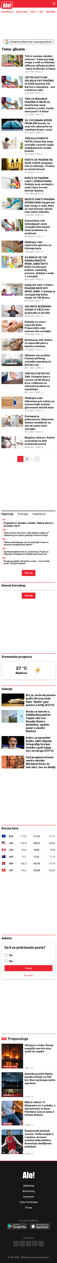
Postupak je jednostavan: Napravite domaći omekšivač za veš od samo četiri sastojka (39, 422)
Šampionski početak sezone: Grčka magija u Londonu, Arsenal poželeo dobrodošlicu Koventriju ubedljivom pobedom (39, 1138)
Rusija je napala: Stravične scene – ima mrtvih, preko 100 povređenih (27, 562)
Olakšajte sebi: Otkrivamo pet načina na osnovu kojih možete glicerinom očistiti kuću (40, 403)
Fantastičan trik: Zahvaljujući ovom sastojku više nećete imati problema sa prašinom (37, 227)
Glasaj (28, 968)
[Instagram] (22, 1243)
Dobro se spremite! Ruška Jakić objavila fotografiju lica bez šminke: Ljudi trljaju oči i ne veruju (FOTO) (40, 744)
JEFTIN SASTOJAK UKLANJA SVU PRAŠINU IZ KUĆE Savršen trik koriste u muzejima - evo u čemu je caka (40, 83)
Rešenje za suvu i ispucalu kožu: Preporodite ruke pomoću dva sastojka (38, 326)
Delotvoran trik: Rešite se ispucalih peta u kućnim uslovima (38, 343)
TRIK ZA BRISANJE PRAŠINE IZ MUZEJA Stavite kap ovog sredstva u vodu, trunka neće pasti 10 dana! (39, 105)
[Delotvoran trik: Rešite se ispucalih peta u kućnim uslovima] (12, 344)
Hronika (50, 12)
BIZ (41, 12)
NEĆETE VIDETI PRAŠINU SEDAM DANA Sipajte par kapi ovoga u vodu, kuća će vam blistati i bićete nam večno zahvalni (40, 205)
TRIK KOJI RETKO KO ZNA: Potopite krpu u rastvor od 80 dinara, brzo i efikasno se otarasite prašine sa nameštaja (37, 381)
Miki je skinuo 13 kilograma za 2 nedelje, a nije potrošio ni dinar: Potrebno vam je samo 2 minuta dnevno (40, 1108)
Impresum (28, 1197)
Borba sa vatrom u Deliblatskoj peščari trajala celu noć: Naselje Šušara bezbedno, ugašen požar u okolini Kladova (38, 721)
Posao (28, 1207)
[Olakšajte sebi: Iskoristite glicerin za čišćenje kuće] (12, 247)
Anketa (7, 938)
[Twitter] (41, 1243)
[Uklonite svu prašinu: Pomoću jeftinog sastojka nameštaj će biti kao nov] (12, 361)
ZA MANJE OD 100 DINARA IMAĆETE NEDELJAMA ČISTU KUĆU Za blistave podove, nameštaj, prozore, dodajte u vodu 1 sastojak (39, 267)
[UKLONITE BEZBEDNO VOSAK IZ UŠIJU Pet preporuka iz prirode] (12, 311)
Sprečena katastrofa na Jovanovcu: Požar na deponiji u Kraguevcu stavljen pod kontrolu (26, 552)
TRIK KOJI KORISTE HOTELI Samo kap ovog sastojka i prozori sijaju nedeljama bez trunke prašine (39, 144)
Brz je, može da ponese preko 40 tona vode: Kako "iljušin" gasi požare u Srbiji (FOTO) (40, 700)
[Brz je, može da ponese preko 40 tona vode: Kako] (13, 700)
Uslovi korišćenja (29, 1202)
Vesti (33, 12)
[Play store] (17, 1226)
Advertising (28, 1191)
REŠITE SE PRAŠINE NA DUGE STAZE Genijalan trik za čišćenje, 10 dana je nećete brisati (39, 164)
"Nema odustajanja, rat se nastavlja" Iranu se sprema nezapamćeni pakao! (26, 543)
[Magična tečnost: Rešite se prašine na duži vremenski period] (12, 442)
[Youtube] (35, 1243)
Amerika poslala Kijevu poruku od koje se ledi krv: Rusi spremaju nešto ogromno (40, 1078)
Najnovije (7, 12)
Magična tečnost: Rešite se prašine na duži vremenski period (40, 440)
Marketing (28, 1186)
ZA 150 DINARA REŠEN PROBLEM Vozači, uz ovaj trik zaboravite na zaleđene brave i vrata (38, 125)
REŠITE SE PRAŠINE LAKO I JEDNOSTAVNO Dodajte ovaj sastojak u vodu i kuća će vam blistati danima (39, 184)
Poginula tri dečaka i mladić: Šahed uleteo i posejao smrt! (29, 524)
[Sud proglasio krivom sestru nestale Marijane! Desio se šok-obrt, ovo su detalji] (13, 762)
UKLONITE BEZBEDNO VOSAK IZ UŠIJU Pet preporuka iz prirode (38, 309)
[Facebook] (16, 1243)
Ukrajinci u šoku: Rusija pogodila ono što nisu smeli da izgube (39, 1048)
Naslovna (21, 12)
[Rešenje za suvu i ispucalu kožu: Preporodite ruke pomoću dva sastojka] (12, 327)
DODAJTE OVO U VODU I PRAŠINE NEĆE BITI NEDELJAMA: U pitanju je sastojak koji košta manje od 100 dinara (40, 291)
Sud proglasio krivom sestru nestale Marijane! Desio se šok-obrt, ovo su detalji (40, 762)
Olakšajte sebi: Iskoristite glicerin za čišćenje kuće (38, 245)
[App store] (40, 1226)
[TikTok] (28, 1243)
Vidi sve (29, 573)
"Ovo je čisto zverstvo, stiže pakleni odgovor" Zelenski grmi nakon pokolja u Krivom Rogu (26, 534)
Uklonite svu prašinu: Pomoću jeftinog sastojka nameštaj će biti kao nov (38, 360)
